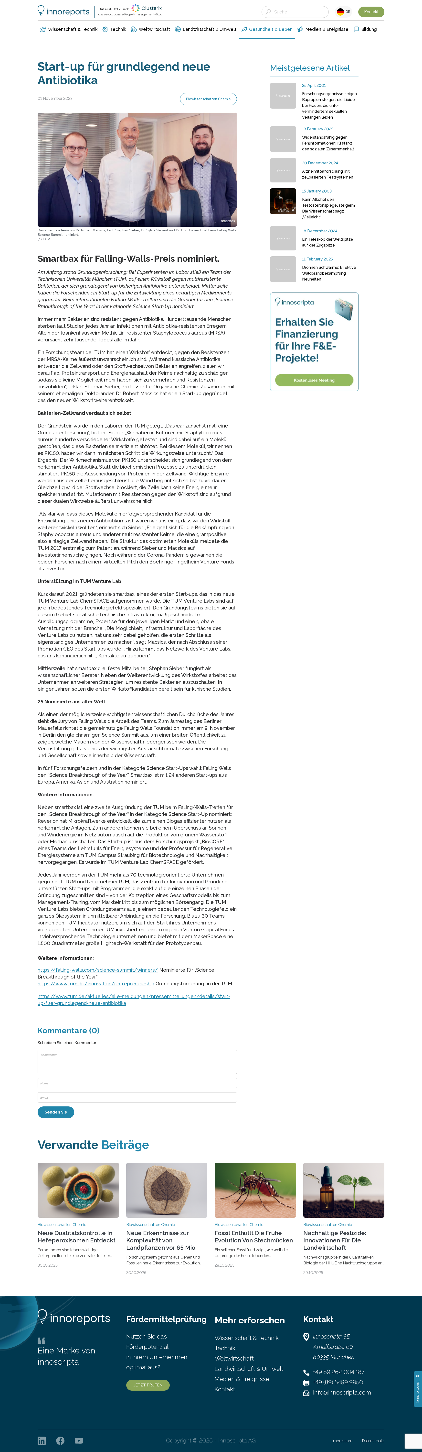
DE (347, 12)
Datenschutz (373, 1441)
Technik (225, 1348)
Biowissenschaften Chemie (208, 99)
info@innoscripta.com (342, 1392)
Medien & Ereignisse (242, 1379)
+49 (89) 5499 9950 (338, 1382)
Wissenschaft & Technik (247, 1337)
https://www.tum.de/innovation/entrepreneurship (96, 984)
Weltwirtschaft (234, 1358)
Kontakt (371, 12)
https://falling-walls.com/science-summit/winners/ (98, 970)
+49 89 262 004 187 (338, 1371)
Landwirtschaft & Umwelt (249, 1368)
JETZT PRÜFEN (148, 1385)
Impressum (342, 1441)
